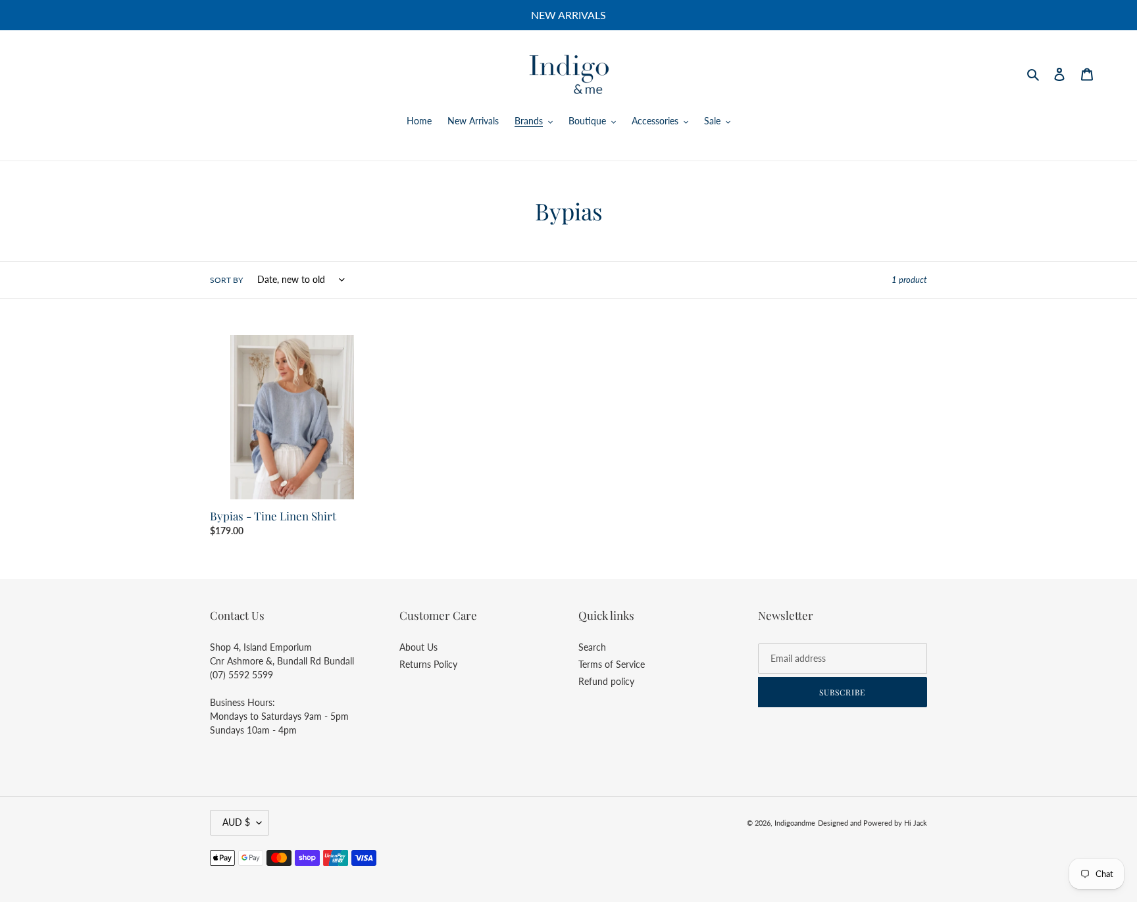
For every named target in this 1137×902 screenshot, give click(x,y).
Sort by (226, 280)
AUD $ (236, 822)
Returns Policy (428, 664)
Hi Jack (915, 822)
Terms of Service (611, 664)
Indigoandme (794, 822)
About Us (418, 647)
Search (592, 647)
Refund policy (606, 681)
